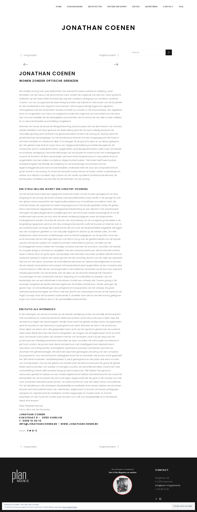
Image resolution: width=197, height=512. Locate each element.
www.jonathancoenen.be (79, 424)
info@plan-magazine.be (167, 485)
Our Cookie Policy (69, 507)
